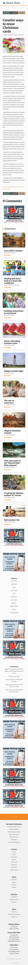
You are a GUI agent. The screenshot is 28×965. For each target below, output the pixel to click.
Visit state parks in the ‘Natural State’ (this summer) (12, 463)
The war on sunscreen (9, 401)
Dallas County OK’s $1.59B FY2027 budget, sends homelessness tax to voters (14, 671)
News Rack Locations (14, 914)
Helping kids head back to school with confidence (12, 280)
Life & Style (21, 35)
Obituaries (14, 597)
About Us (14, 912)
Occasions (14, 600)
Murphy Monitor (14, 829)
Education (12, 285)
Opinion (14, 603)
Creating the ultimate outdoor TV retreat (13, 494)
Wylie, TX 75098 (14, 929)
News (14, 593)
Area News (14, 581)
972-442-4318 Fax (14, 949)
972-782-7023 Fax (14, 937)
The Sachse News (14, 834)
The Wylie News (14, 837)
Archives (14, 885)
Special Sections (14, 899)
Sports (14, 609)
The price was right (14, 676)
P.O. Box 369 (14, 927)
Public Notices (14, 606)
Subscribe (14, 879)
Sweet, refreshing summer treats (12, 342)
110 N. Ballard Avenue (14, 951)
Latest (14, 587)
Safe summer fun (12, 520)
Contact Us (14, 917)
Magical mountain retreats (12, 431)
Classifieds (14, 867)
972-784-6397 (14, 935)
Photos (14, 887)
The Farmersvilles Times (14, 826)
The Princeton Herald (14, 832)
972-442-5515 (14, 947)
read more (7, 255)
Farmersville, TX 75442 (14, 941)
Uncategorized (14, 612)
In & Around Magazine (14, 842)
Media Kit (14, 902)
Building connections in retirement (13, 312)
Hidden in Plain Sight (13, 371)
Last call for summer (13, 251)
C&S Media (14, 839)
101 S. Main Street (14, 939)
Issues (14, 882)
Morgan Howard (7, 35)
